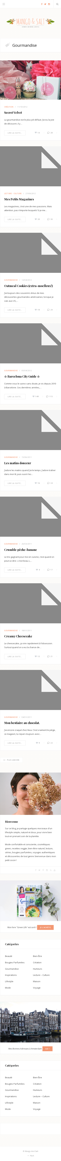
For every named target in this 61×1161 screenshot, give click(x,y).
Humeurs (37, 968)
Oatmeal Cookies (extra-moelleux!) (28, 286)
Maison (36, 981)
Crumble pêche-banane (20, 550)
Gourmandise (11, 280)
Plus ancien (13, 760)
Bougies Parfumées (15, 962)
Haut (31, 1155)
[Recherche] (57, 4)
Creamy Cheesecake (18, 636)
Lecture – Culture (41, 975)
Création (8, 107)
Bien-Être (37, 956)
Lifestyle (9, 981)
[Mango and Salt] (30, 23)
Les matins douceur (17, 463)
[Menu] (3, 4)
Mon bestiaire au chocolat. (22, 723)
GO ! (47, 1049)
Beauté (8, 956)
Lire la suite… (15, 133)
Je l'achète (45, 927)
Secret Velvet (13, 113)
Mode (8, 987)
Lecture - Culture (13, 193)
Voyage (37, 987)
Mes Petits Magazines (19, 199)
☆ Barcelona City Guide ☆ (22, 376)
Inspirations (11, 975)
